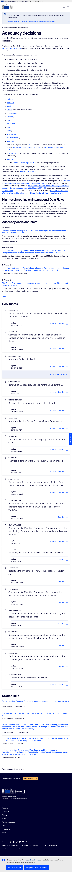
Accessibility (17, 849)
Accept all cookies (14, 867)
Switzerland (11, 141)
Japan (9, 127)
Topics (4, 818)
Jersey (9, 131)
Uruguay (10, 159)
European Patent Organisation (23, 163)
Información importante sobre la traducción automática (37, 21)
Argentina (10, 103)
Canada (9, 110)
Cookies (43, 845)
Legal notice (6, 849)
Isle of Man (11, 124)
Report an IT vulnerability (10, 845)
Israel (9, 120)
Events (4, 832)
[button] (53, 323)
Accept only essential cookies (36, 867)
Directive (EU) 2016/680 (28, 172)
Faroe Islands (11, 113)
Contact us (5, 811)
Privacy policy (53, 845)
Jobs (3, 825)
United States (14, 153)
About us (5, 808)
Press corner (6, 829)
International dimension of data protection (16, 27)
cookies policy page (33, 860)
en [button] (59, 7)
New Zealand (11, 134)
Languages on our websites (29, 845)
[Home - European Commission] (7, 6)
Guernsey (10, 117)
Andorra (10, 99)
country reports (7, 190)
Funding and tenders (8, 822)
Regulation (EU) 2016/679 (11, 48)
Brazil (9, 106)
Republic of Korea (13, 138)
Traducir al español (13, 21)
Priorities (5, 815)
